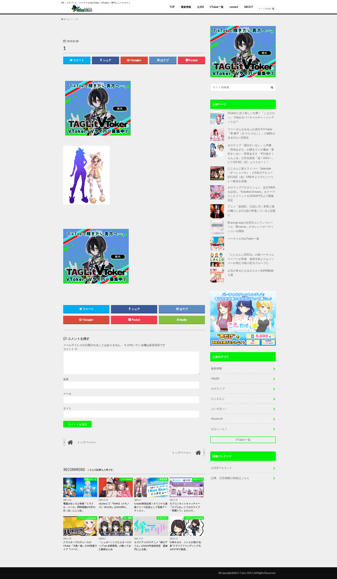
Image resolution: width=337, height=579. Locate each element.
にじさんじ (218, 398)
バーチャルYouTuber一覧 (243, 238)
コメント (70, 349)
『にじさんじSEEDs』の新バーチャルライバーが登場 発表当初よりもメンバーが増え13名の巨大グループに (251, 259)
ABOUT (248, 6)
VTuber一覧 (216, 6)
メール (67, 393)
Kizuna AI (217, 418)
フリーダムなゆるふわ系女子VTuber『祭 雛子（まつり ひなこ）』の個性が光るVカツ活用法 (251, 133)
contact (234, 6)
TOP (172, 6)
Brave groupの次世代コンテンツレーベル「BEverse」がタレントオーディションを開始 (250, 227)
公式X (200, 6)
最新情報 (186, 6)
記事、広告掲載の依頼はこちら (230, 478)
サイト (67, 408)
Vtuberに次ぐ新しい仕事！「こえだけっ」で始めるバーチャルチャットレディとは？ (251, 117)
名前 (66, 379)
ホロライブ (218, 388)
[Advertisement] (169, 108)
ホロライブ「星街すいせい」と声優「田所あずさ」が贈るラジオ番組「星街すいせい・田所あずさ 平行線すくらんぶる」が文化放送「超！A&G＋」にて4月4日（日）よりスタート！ (251, 154)
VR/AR (215, 378)
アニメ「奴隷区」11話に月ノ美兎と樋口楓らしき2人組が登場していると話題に (252, 210)
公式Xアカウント (221, 467)
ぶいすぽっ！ (219, 408)
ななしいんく (219, 428)
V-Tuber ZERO (245, 573)
